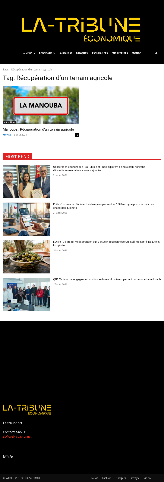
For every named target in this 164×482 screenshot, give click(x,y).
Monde (136, 53)
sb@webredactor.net (17, 436)
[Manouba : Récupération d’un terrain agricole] (41, 105)
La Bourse (65, 53)
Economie (45, 53)
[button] (156, 53)
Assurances (100, 53)
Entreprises (120, 53)
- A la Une (9, 122)
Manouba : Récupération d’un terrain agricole (38, 129)
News (94, 478)
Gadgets (121, 478)
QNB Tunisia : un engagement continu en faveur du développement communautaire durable (107, 279)
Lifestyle (135, 478)
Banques (82, 53)
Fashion (106, 478)
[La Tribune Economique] (82, 24)
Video (147, 478)
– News (27, 53)
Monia (7, 134)
